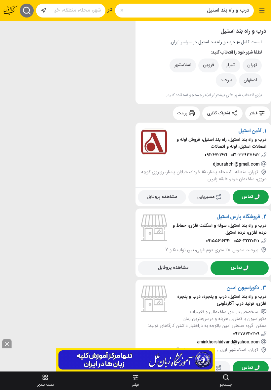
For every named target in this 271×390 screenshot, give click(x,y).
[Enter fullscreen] (10, 60)
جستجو (225, 384)
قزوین (208, 65)
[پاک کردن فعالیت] (121, 10)
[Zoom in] (10, 30)
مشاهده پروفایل (162, 197)
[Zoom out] (10, 44)
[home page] (11, 10)
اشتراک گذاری (219, 113)
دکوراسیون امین (243, 288)
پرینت (182, 113)
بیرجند (226, 80)
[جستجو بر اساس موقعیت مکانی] (44, 11)
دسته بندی (45, 384)
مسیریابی (205, 197)
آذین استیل (249, 131)
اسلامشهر (182, 65)
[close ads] (7, 343)
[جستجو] (27, 11)
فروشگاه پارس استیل (238, 217)
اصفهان (250, 80)
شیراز (231, 65)
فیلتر (254, 113)
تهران (252, 65)
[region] (68, 196)
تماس (247, 197)
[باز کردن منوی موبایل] (261, 10)
